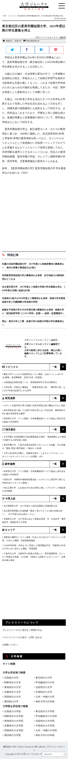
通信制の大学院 (12, 735)
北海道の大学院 (12, 711)
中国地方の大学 (44, 692)
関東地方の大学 (12, 682)
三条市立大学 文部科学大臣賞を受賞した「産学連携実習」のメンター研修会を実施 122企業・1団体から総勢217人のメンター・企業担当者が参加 (33, 556)
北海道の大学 (11, 677)
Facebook (29, 746)
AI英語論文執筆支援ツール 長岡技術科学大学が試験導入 (30, 382)
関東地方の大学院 (13, 716)
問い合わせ (40, 746)
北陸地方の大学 (44, 687)
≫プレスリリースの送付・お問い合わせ (22, 637)
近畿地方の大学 (12, 692)
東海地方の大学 (12, 687)
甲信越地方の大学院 (46, 716)
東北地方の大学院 (45, 711)
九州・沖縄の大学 (45, 696)
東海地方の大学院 (13, 721)
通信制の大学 (11, 701)
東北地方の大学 (44, 677)
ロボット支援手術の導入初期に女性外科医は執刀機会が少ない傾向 (34, 405)
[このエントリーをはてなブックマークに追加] (42, 50)
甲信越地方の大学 (45, 682)
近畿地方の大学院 (13, 725)
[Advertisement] (34, 212)
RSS (14, 746)
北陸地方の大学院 (45, 721)
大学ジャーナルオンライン (34, 754)
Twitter (21, 746)
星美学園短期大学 (33, 41)
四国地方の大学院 (13, 730)
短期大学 (18, 41)
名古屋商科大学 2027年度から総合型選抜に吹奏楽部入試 (30, 506)
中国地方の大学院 (45, 725)
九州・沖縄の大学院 (46, 730)
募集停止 (9, 41)
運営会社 (7, 746)
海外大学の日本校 (45, 701)
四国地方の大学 (12, 696)
